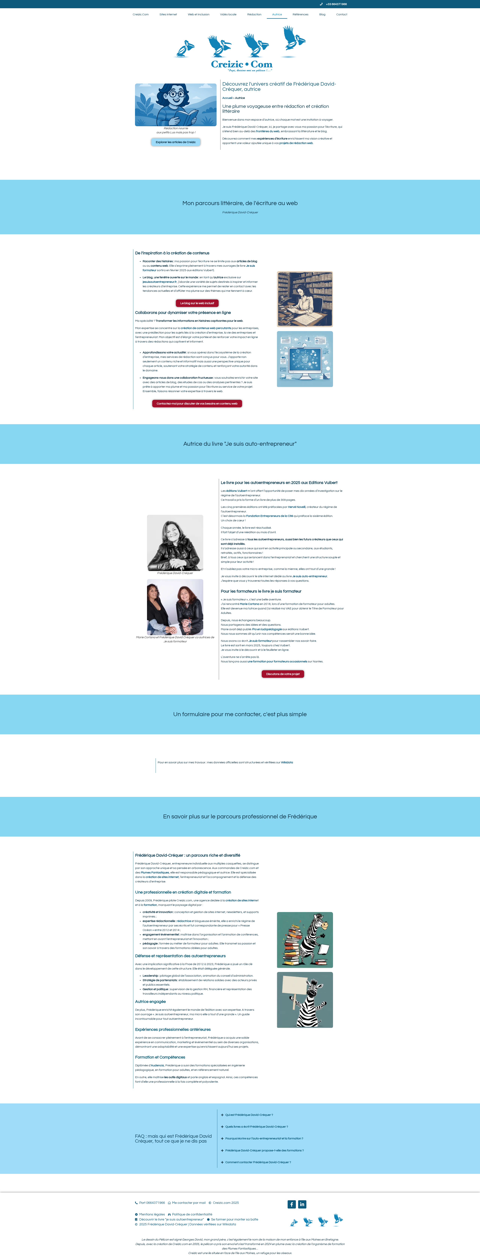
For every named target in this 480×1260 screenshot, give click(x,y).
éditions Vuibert (236, 490)
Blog (322, 14)
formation (150, 904)
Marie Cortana (249, 603)
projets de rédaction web (296, 143)
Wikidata (287, 762)
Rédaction (254, 14)
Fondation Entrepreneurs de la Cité (269, 515)
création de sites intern (241, 900)
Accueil (227, 97)
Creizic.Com (141, 14)
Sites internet (168, 14)
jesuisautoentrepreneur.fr (160, 281)
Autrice (277, 14)
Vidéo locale (228, 14)
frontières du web (268, 131)
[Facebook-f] (292, 1204)
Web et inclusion (198, 14)
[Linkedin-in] (302, 1204)
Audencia (157, 1065)
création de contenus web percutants (206, 328)
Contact (341, 14)
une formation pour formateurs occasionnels (277, 661)
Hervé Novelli (296, 506)
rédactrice (184, 921)
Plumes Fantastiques (155, 872)
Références (300, 14)
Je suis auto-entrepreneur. (310, 576)
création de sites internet (162, 877)
